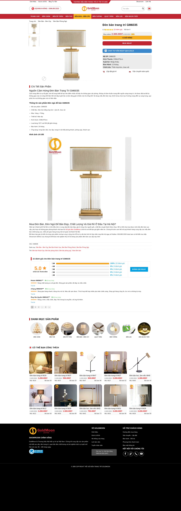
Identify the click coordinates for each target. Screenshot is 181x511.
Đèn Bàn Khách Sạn (55, 247)
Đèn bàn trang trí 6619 (38, 375)
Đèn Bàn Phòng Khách (69, 247)
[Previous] (45, 52)
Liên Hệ (148, 1)
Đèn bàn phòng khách (52, 250)
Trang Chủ (35, 16)
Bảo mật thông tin (128, 445)
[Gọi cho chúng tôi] (136, 453)
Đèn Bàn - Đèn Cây (44, 21)
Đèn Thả (69, 16)
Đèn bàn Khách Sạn (38, 250)
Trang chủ (32, 21)
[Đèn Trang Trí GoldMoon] (90, 8)
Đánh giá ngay (139, 269)
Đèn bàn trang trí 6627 (113, 375)
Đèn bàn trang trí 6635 (63, 408)
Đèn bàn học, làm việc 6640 (139, 375)
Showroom (140, 1)
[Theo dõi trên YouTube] (141, 453)
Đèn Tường (97, 16)
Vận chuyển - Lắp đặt (130, 435)
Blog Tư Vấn (53, 1)
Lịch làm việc (96, 442)
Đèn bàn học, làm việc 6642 (90, 408)
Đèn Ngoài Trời (131, 16)
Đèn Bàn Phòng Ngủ (60, 21)
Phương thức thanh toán (131, 442)
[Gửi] (143, 8)
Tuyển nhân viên (97, 445)
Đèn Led (119, 16)
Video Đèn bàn (76, 250)
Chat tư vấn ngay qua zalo (121, 51)
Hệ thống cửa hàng (98, 438)
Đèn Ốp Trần (58, 16)
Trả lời (33, 286)
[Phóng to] (44, 79)
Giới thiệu (33, 1)
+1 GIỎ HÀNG (127, 38)
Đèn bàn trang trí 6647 (88, 375)
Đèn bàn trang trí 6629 (137, 408)
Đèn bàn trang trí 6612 (38, 408)
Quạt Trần (108, 16)
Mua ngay (127, 43)
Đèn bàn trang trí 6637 (63, 375)
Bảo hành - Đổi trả (129, 438)
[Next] (96, 52)
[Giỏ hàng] (149, 8)
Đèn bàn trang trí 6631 (113, 408)
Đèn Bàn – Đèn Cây (82, 16)
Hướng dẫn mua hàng (130, 432)
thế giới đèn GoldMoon (73, 229)
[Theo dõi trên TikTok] (130, 453)
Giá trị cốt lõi (42, 1)
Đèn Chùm (46, 16)
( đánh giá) (118, 29)
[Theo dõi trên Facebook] (125, 453)
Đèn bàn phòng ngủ (65, 250)
